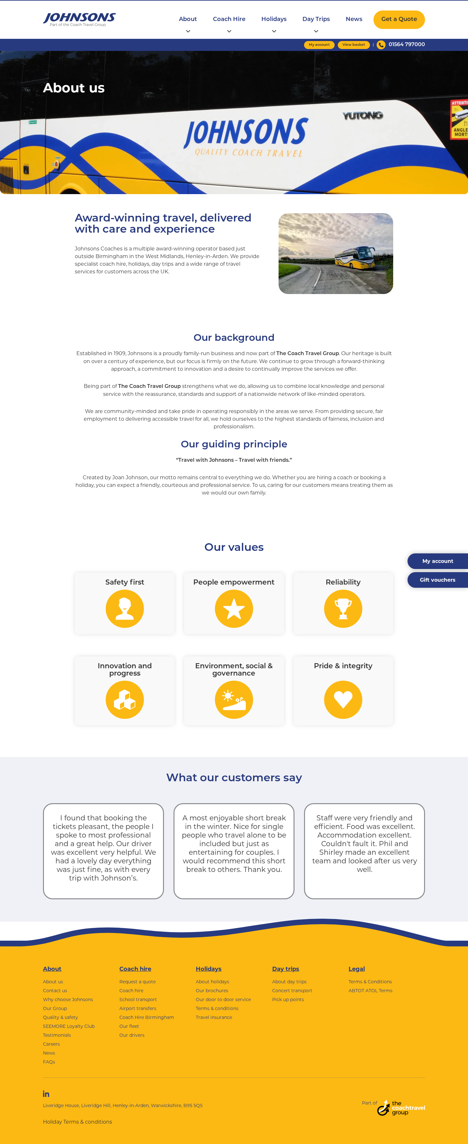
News (354, 20)
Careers (51, 1044)
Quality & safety (60, 1017)
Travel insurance (214, 1017)
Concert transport (292, 990)
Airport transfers (137, 1008)
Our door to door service (223, 999)
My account (319, 45)
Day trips (285, 968)
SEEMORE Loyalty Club (69, 1026)
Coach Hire (229, 20)
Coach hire (135, 968)
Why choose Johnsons (68, 999)
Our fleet (129, 1026)
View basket (354, 45)
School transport (138, 999)
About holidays (212, 982)
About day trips (289, 982)
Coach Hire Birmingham (146, 1017)
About (188, 20)
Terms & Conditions (370, 982)
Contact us (55, 990)
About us (53, 982)
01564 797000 (407, 44)
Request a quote (137, 982)
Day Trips (316, 20)
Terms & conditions (217, 1008)
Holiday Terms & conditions (77, 1122)
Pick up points (288, 999)
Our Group (55, 1008)
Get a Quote (399, 20)
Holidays (274, 20)
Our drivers (132, 1035)
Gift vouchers (438, 580)
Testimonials (57, 1035)
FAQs (49, 1062)
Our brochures (212, 990)
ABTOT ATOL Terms (371, 990)
